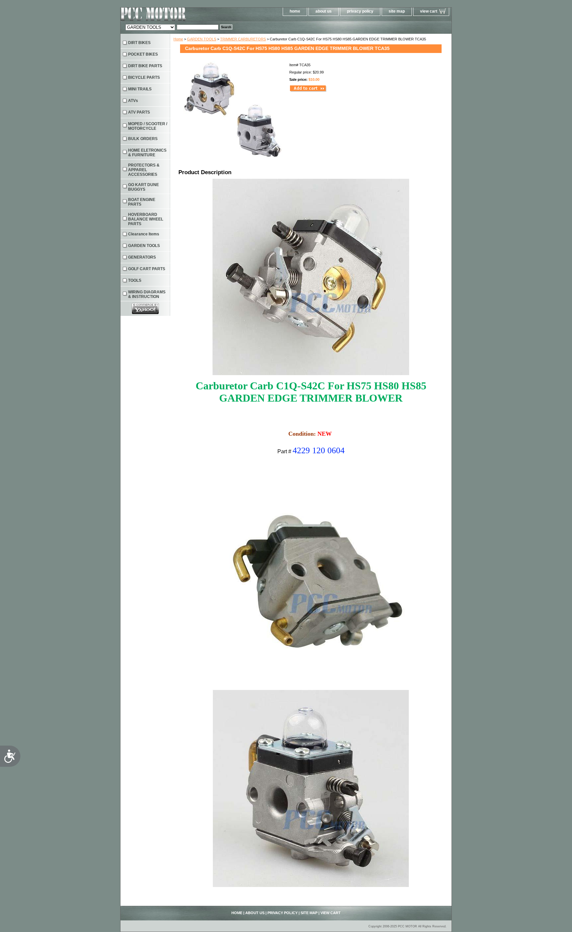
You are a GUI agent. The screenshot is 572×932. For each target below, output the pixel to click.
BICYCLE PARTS (144, 77)
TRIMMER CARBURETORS (243, 39)
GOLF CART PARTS (146, 269)
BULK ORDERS (143, 138)
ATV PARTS (139, 112)
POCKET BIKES (143, 54)
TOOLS (134, 280)
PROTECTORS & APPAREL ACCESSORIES (144, 170)
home (295, 11)
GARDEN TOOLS (201, 39)
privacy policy (360, 11)
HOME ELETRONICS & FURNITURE (147, 152)
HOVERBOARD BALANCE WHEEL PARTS (145, 219)
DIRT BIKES (139, 42)
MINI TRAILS (140, 89)
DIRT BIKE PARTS (145, 66)
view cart (428, 11)
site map (397, 11)
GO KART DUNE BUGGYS (143, 187)
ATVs (133, 100)
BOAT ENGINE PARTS (141, 202)
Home (178, 39)
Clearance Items (143, 234)
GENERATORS (142, 257)
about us (323, 11)
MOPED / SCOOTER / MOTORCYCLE (147, 126)
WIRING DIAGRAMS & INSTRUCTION (147, 294)
